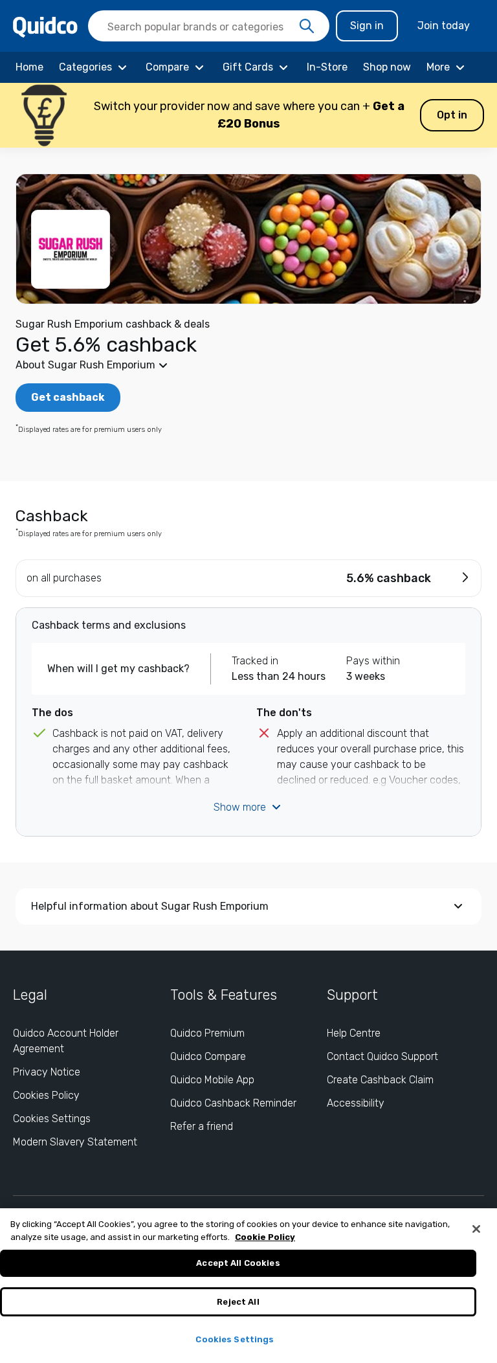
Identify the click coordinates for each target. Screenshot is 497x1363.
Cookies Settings (52, 1118)
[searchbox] (208, 25)
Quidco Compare (208, 1056)
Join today (443, 25)
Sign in (367, 25)
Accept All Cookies (238, 1263)
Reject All (238, 1302)
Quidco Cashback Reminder (233, 1103)
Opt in (452, 115)
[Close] (476, 1229)
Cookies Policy (46, 1095)
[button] (248, 115)
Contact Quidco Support (382, 1056)
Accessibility (355, 1103)
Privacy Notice (46, 1072)
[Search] (306, 26)
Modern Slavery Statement (75, 1142)
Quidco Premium (207, 1033)
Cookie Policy (265, 1237)
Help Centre (354, 1033)
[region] (248, 1285)
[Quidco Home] (45, 26)
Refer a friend (201, 1126)
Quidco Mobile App (212, 1080)
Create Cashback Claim (380, 1080)
